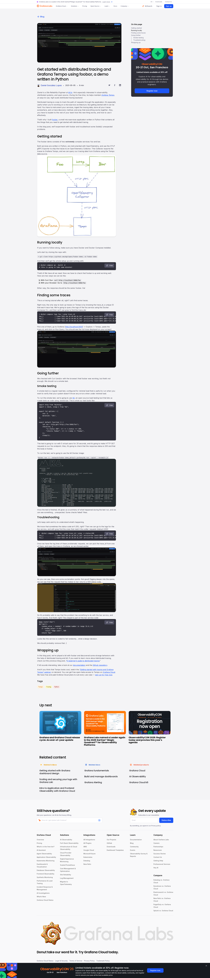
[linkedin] (120, 85)
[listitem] (40, 686)
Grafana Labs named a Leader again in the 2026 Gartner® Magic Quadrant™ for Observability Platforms (104, 741)
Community (134, 847)
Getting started (136, 28)
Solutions (74, 6)
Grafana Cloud (61, 6)
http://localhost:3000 (74, 327)
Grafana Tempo (107, 95)
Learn (106, 6)
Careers (156, 843)
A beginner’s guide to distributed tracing (83, 661)
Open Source (94, 6)
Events (132, 850)
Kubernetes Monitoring (45, 861)
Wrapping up (136, 42)
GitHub (109, 843)
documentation (79, 665)
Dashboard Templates (115, 850)
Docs (115, 6)
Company (124, 6)
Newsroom (157, 850)
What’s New (41, 896)
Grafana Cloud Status (45, 900)
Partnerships (158, 847)
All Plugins (87, 843)
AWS (85, 847)
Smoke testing (138, 38)
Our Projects (111, 840)
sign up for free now (103, 675)
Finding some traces (138, 33)
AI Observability (66, 840)
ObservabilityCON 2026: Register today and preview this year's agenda (147, 740)
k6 (73, 398)
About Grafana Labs (161, 840)
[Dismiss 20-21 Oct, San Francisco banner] (170, 51)
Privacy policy (156, 826)
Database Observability (46, 870)
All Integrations (89, 840)
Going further (136, 35)
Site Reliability (65, 875)
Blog (42, 16)
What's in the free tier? (45, 847)
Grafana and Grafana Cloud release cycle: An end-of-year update (59, 739)
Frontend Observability (45, 874)
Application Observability (46, 857)
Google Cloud (88, 850)
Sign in (159, 6)
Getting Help (158, 861)
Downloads (111, 847)
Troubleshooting (139, 40)
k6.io (70, 92)
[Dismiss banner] (206, 966)
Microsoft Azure (89, 854)
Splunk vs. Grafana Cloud (163, 911)
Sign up (169, 6)
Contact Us (157, 857)
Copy (111, 265)
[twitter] (109, 85)
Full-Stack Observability (69, 843)
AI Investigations (43, 893)
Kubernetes (87, 857)
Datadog (86, 861)
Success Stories (159, 854)
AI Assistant (41, 850)
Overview (40, 840)
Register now (152, 91)
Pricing (84, 6)
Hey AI (155, 868)
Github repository (100, 665)
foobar (55, 120)
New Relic (87, 864)
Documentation (136, 840)
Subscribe (166, 820)
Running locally (136, 30)
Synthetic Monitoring (45, 877)
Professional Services (161, 864)
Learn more (106, 2)
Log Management (67, 878)
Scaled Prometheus (67, 865)
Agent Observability (44, 854)
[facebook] (114, 85)
